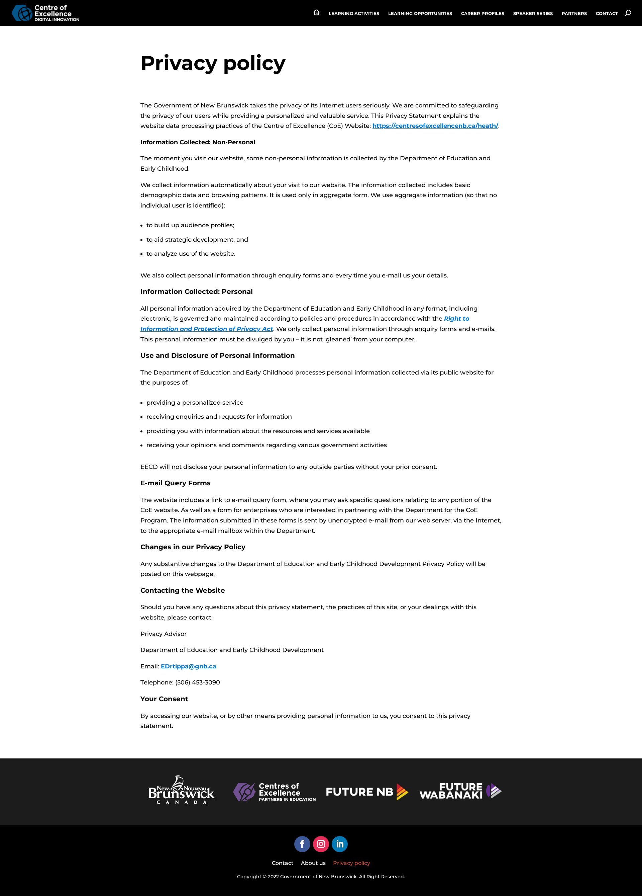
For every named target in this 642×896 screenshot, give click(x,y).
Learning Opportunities (420, 13)
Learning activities (354, 13)
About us (313, 863)
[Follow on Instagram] (321, 844)
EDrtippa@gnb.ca (188, 666)
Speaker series (533, 13)
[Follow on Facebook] (302, 844)
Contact (607, 13)
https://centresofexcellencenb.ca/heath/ (435, 126)
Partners (574, 13)
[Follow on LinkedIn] (340, 844)
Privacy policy (351, 863)
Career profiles (482, 13)
